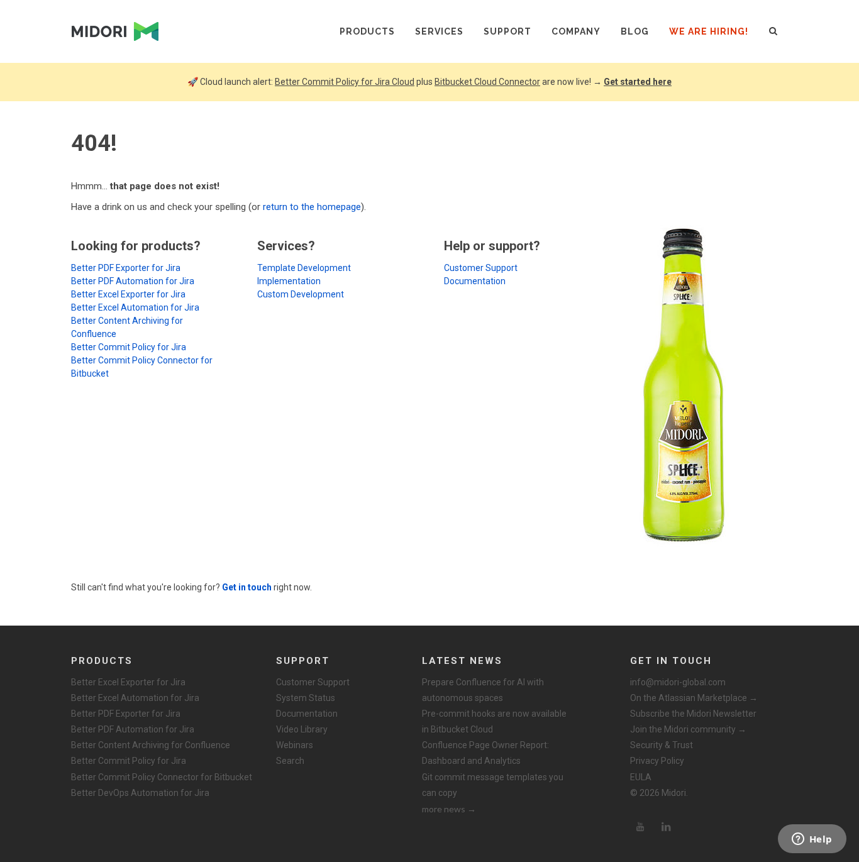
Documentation (475, 281)
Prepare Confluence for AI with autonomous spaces (483, 690)
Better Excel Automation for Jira (135, 307)
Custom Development (300, 294)
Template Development (304, 268)
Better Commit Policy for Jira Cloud (344, 82)
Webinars (294, 745)
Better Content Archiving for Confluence (150, 745)
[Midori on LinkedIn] (667, 827)
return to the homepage (312, 207)
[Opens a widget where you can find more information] (811, 840)
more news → (449, 809)
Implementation (289, 281)
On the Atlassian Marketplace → (694, 698)
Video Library (302, 729)
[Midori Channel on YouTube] (640, 827)
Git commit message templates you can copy (492, 785)
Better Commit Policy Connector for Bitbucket (161, 777)
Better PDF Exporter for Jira (125, 268)
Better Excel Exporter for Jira (128, 294)
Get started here (638, 82)
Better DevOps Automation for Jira (140, 793)
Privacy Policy (657, 761)
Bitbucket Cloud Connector (487, 82)
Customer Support (481, 268)
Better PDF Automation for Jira (132, 281)
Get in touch (247, 587)
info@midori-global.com (678, 682)
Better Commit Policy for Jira (128, 347)
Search (290, 761)
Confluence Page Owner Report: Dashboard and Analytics (485, 753)
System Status (305, 698)
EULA (640, 777)
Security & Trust (661, 745)
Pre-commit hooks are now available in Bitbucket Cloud (494, 721)
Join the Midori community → (688, 729)
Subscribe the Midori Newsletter (693, 714)
